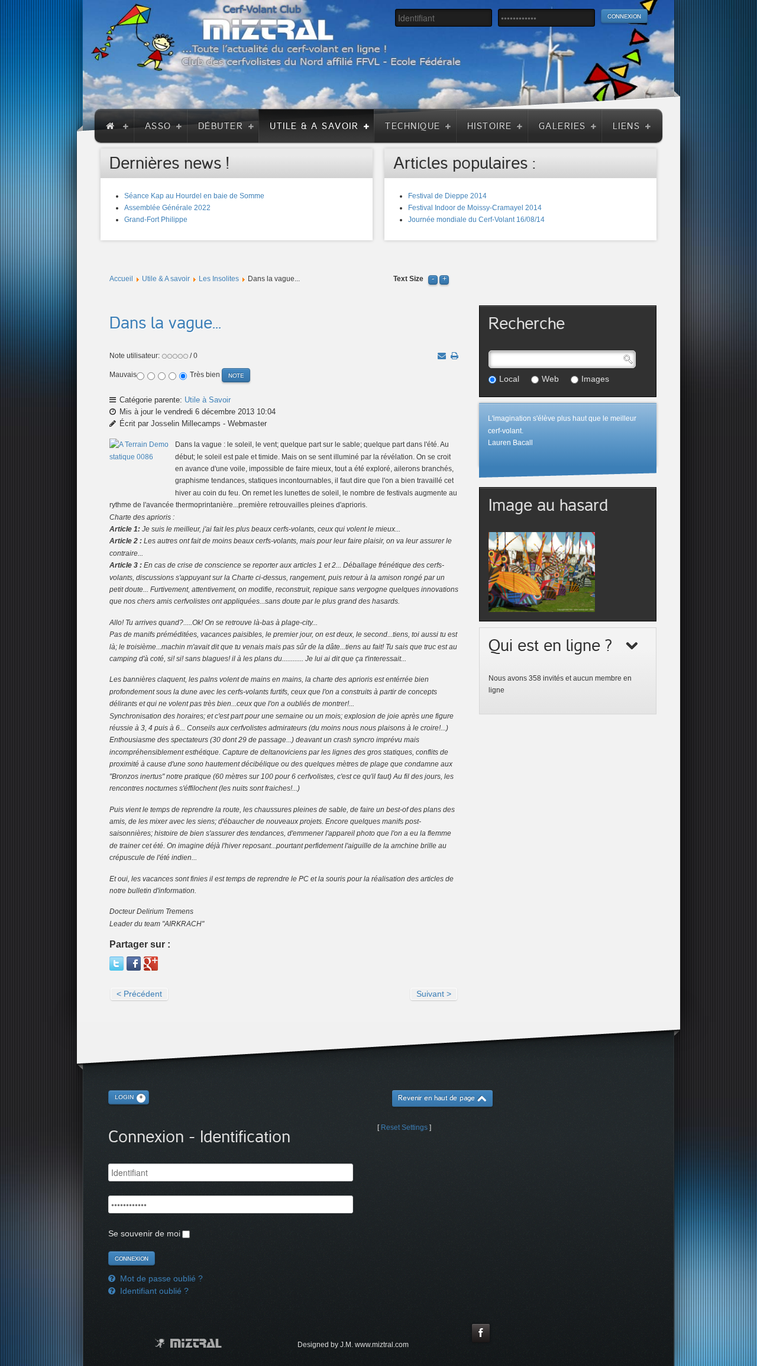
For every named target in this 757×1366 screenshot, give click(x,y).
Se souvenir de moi (144, 1233)
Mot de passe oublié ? (160, 1278)
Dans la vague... (165, 323)
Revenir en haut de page (436, 1098)
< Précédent (139, 993)
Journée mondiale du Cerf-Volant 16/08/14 (476, 219)
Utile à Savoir (208, 399)
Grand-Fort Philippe (155, 219)
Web (550, 379)
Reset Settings (404, 1127)
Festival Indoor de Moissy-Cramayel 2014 (475, 208)
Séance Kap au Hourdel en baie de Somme (194, 196)
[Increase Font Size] (444, 279)
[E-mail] (442, 356)
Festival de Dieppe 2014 (447, 196)
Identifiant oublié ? (153, 1291)
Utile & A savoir (166, 279)
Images (595, 379)
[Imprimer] (454, 356)
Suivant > (433, 993)
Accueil (121, 279)
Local (509, 379)
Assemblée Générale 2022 (167, 208)
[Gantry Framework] (188, 1343)
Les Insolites (219, 279)
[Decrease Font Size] (433, 279)
